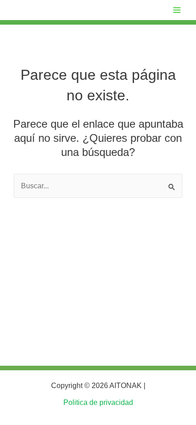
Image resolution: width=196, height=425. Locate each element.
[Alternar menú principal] (177, 10)
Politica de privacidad (98, 402)
